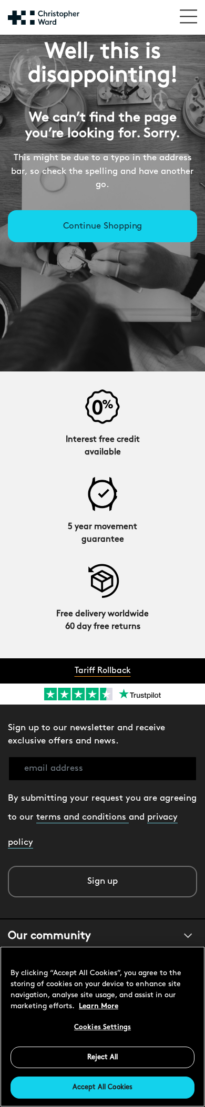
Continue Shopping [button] (102, 226)
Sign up (102, 881)
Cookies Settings (102, 1027)
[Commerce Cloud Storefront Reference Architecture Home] (43, 17)
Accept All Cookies (102, 1087)
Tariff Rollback (103, 671)
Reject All (102, 1057)
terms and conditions (82, 817)
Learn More (98, 1006)
